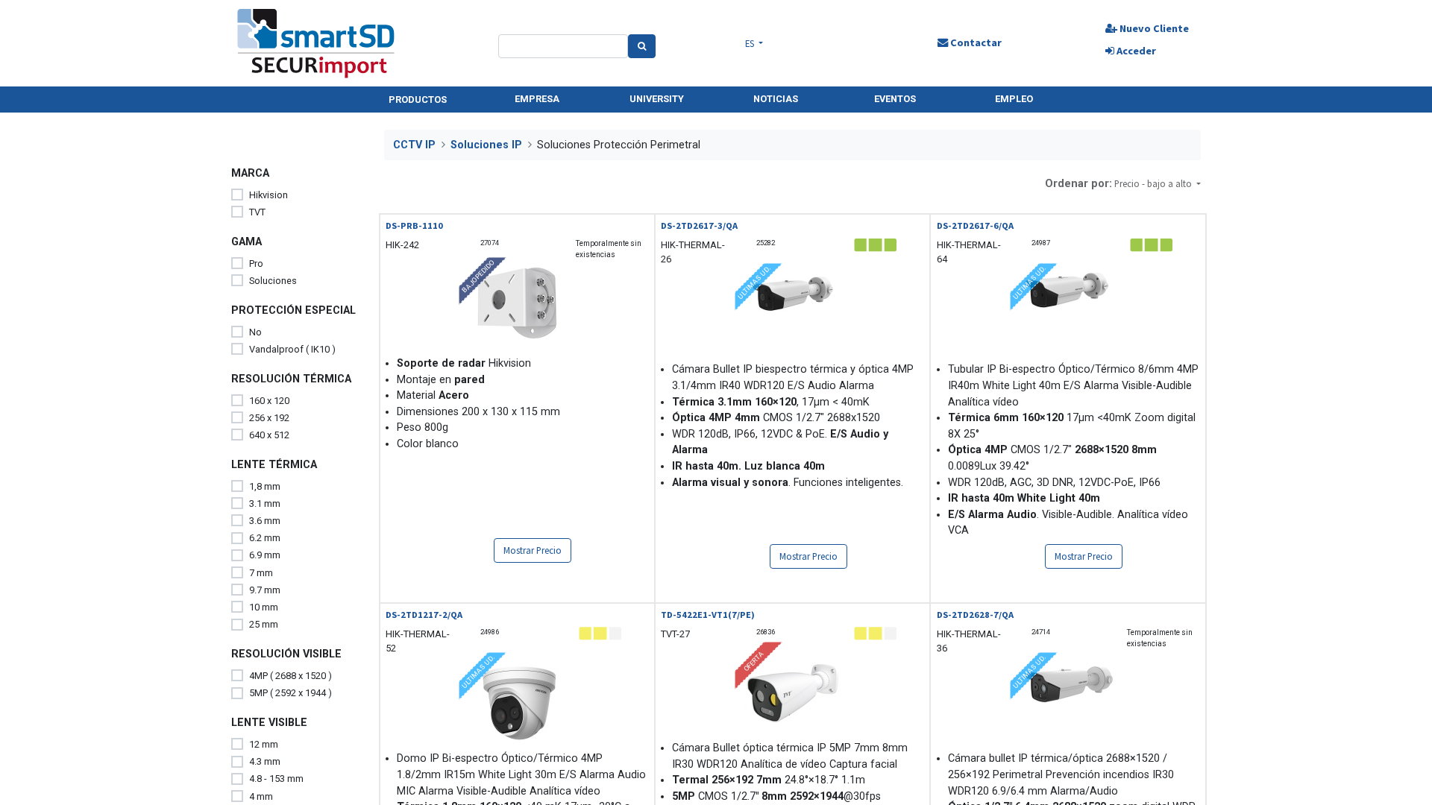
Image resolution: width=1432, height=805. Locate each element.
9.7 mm (264, 590)
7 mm (261, 572)
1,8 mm (264, 486)
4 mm (261, 796)
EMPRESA (537, 98)
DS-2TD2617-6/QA (975, 225)
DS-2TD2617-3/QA (699, 225)
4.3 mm (264, 761)
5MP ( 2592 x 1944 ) (290, 692)
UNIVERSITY (656, 98)
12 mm (263, 744)
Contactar (975, 42)
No (255, 332)
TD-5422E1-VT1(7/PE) (708, 614)
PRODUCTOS (418, 99)
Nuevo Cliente (1153, 28)
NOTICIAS (775, 98)
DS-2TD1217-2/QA (424, 614)
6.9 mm (264, 555)
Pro (256, 263)
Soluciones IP (486, 145)
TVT (257, 212)
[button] (1157, 183)
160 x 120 (269, 400)
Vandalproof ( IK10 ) (292, 349)
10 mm (263, 607)
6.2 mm (264, 537)
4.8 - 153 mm (276, 778)
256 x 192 (269, 417)
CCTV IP (414, 145)
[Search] (642, 46)
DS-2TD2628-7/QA (975, 614)
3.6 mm (264, 520)
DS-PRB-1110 (414, 225)
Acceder (1135, 50)
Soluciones (273, 280)
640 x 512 (269, 435)
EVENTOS (895, 98)
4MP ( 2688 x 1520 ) (290, 675)
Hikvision (268, 195)
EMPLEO (1014, 98)
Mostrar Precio (532, 550)
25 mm (263, 624)
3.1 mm (264, 503)
